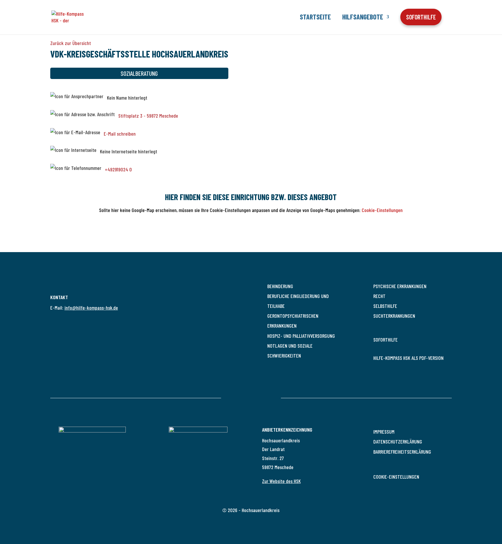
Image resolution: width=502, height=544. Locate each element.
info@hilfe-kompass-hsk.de (91, 307)
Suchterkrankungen (394, 316)
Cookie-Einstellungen (382, 210)
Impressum (384, 431)
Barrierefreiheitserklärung (402, 451)
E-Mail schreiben (120, 133)
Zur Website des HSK (281, 481)
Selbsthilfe (385, 306)
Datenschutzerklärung (397, 441)
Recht (379, 296)
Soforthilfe (385, 339)
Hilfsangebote (362, 16)
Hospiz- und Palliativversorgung (301, 336)
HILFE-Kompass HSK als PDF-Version (408, 358)
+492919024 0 (118, 169)
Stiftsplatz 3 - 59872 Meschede (148, 115)
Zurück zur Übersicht (70, 43)
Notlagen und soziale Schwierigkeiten (290, 350)
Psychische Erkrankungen (399, 286)
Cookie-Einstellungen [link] (396, 476)
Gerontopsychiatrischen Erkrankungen (292, 321)
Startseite (315, 16)
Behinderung (280, 286)
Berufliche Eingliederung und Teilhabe (298, 301)
